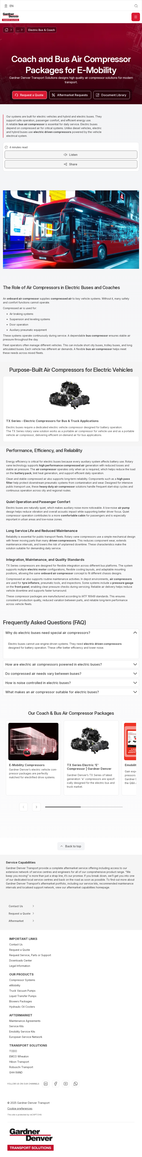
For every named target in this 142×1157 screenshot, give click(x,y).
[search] (136, 6)
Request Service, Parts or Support (30, 955)
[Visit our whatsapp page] (75, 1083)
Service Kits (16, 1026)
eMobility (14, 985)
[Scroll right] (36, 807)
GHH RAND (16, 1072)
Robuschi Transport (21, 1067)
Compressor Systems (22, 980)
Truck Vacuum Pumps (22, 990)
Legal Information (19, 965)
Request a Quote (19, 949)
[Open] (135, 17)
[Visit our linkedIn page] (45, 1083)
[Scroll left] (23, 807)
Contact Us (16, 944)
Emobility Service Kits (22, 1031)
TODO (13, 1051)
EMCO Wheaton (19, 1056)
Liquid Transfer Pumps (22, 996)
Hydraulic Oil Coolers (22, 1006)
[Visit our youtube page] (65, 1083)
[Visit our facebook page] (55, 1083)
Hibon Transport (19, 1061)
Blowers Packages (20, 1001)
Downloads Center (20, 960)
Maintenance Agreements (24, 1020)
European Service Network (25, 1036)
